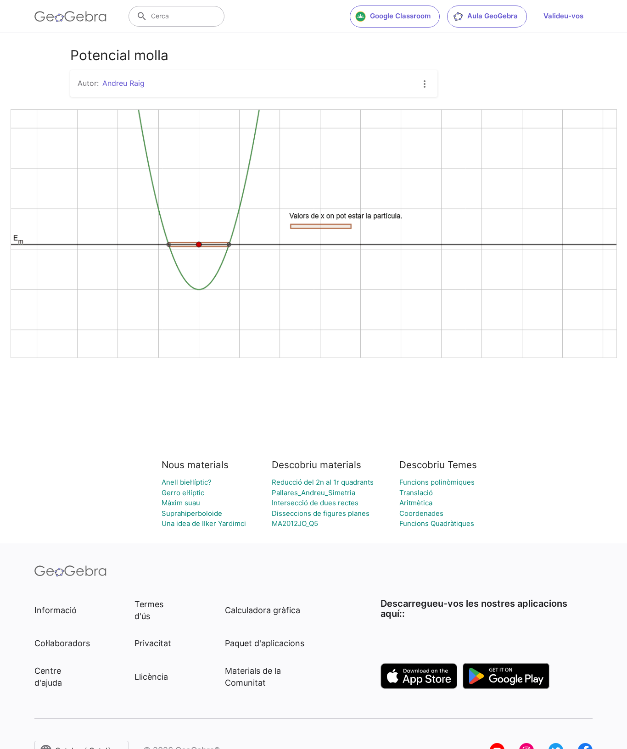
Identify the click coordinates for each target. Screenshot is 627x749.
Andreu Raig (123, 83)
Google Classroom (400, 15)
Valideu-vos (563, 15)
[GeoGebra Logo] (70, 16)
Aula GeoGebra (492, 15)
